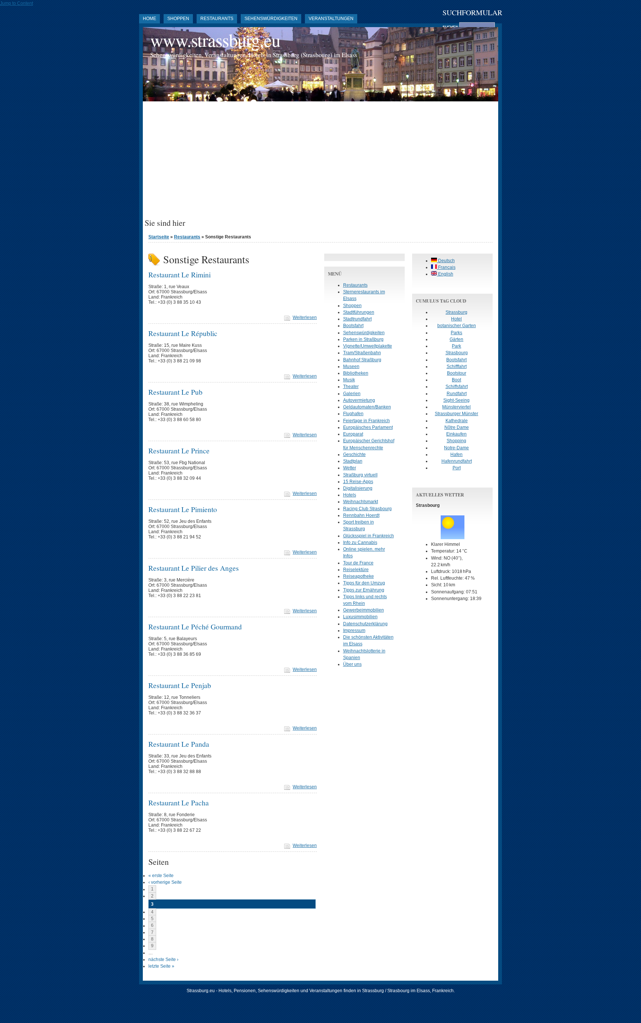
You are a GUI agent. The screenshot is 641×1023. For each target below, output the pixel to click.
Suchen (451, 27)
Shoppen (178, 18)
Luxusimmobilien (360, 616)
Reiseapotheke (358, 576)
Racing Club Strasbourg (367, 508)
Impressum (354, 630)
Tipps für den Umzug (364, 583)
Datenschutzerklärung (365, 623)
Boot (456, 379)
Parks (456, 332)
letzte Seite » (161, 966)
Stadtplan (352, 461)
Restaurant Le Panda (178, 744)
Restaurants (216, 18)
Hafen (456, 454)
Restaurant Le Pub (175, 392)
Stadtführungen (358, 312)
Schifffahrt (457, 366)
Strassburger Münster (456, 413)
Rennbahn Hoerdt (361, 515)
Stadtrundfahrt (357, 319)
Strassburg (456, 312)
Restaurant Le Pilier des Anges (193, 568)
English (445, 274)
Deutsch (446, 260)
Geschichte (354, 454)
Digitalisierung (357, 488)
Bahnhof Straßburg (362, 359)
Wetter (349, 467)
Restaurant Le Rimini (179, 274)
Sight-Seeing (456, 400)
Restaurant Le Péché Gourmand (195, 626)
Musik (349, 379)
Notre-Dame (456, 447)
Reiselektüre (356, 569)
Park (456, 346)
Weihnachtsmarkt (360, 501)
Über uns (352, 664)
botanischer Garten (456, 325)
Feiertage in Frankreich (366, 420)
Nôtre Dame (456, 427)
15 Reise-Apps (358, 481)
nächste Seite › (163, 959)
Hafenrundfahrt (456, 461)
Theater (351, 386)
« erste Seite (161, 875)
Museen (351, 366)
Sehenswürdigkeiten (271, 18)
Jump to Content (16, 3)
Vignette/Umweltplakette (367, 346)
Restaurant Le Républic (182, 333)
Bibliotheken (355, 373)
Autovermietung (359, 400)
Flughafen (353, 413)
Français (446, 267)
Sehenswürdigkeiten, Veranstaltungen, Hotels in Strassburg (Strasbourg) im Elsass (253, 55)
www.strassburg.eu (215, 40)
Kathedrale (457, 420)
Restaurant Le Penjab (179, 685)
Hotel (456, 319)
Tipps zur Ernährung (363, 590)
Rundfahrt (457, 393)
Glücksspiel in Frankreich (368, 535)
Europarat (353, 434)
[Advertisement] (320, 163)
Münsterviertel (456, 407)
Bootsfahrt (353, 325)
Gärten (456, 339)
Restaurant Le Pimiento (182, 509)
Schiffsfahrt (457, 386)
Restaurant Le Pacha (178, 802)
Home (149, 18)
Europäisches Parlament (368, 427)
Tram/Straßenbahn (362, 352)
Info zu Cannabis (360, 542)
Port (457, 467)
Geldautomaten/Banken (367, 407)
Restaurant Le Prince (179, 450)
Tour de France (358, 563)
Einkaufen (456, 434)
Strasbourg (457, 352)
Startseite (158, 237)
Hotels (349, 495)
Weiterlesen (305, 317)
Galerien (352, 393)
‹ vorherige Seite (165, 882)
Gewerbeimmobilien (363, 610)
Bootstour (456, 373)
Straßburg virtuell (360, 475)
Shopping (456, 440)
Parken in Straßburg (363, 339)
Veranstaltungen (331, 18)
